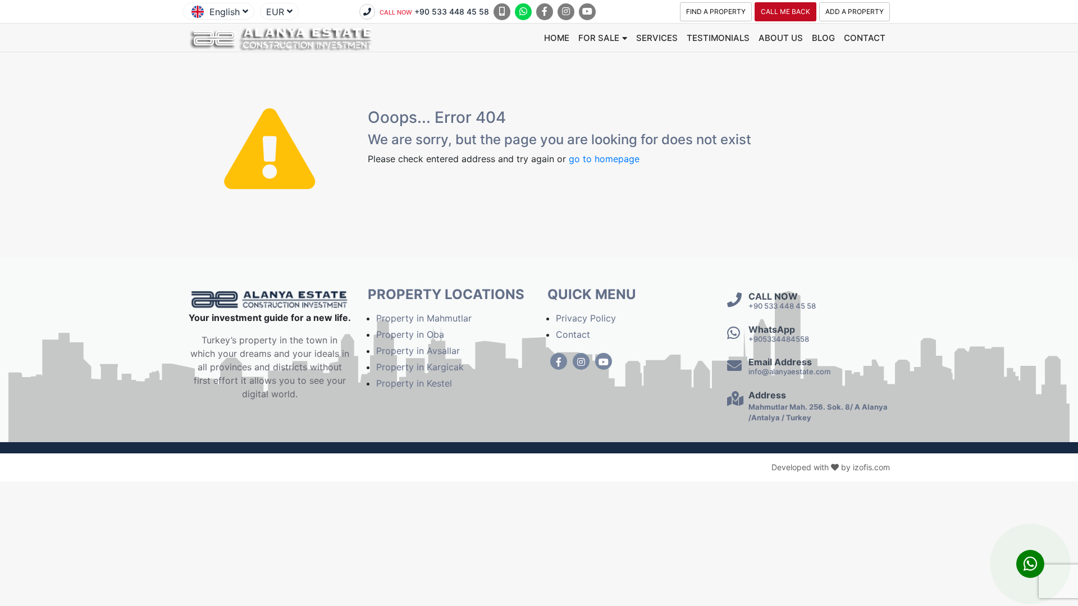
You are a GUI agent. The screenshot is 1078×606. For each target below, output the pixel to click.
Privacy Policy (586, 318)
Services (657, 38)
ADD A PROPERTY (854, 11)
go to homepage (604, 158)
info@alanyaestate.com (789, 371)
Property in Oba (410, 334)
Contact (864, 38)
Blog (823, 38)
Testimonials (718, 38)
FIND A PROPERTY (716, 11)
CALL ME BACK (785, 11)
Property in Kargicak (420, 367)
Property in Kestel (414, 383)
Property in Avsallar (418, 350)
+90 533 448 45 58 (434, 11)
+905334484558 (778, 338)
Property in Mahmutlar (424, 318)
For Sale (598, 38)
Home (556, 38)
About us (781, 38)
